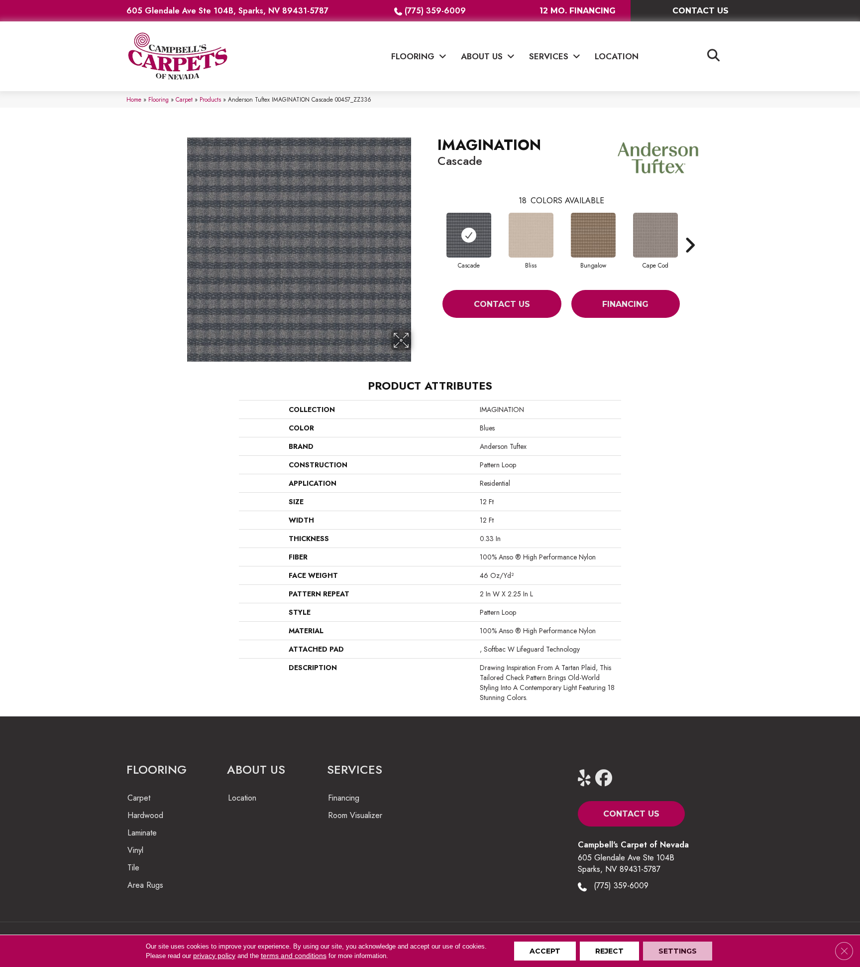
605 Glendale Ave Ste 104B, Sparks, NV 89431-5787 (227, 10)
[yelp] (588, 778)
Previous (432, 230)
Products (210, 99)
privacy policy (214, 956)
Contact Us (502, 304)
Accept (545, 951)
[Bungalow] (593, 235)
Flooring (158, 99)
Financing (625, 304)
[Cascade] (469, 235)
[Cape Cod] (655, 235)
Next (689, 230)
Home (133, 99)
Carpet (184, 99)
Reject (609, 951)
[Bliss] (531, 235)
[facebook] (606, 778)
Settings (677, 951)
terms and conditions (293, 956)
